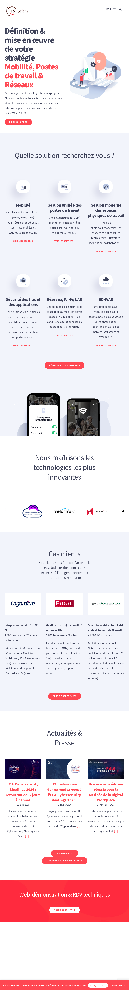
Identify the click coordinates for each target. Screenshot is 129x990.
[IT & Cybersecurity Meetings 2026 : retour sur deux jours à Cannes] (23, 769)
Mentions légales (55, 967)
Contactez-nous (109, 953)
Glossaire (77, 953)
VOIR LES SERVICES (22, 241)
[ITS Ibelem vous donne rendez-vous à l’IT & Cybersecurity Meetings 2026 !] (64, 769)
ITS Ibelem (31, 953)
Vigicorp (77, 967)
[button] (109, 9)
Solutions (9, 953)
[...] (27, 836)
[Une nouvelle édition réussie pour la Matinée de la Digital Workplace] (106, 769)
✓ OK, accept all (98, 985)
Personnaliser (118, 985)
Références (54, 953)
